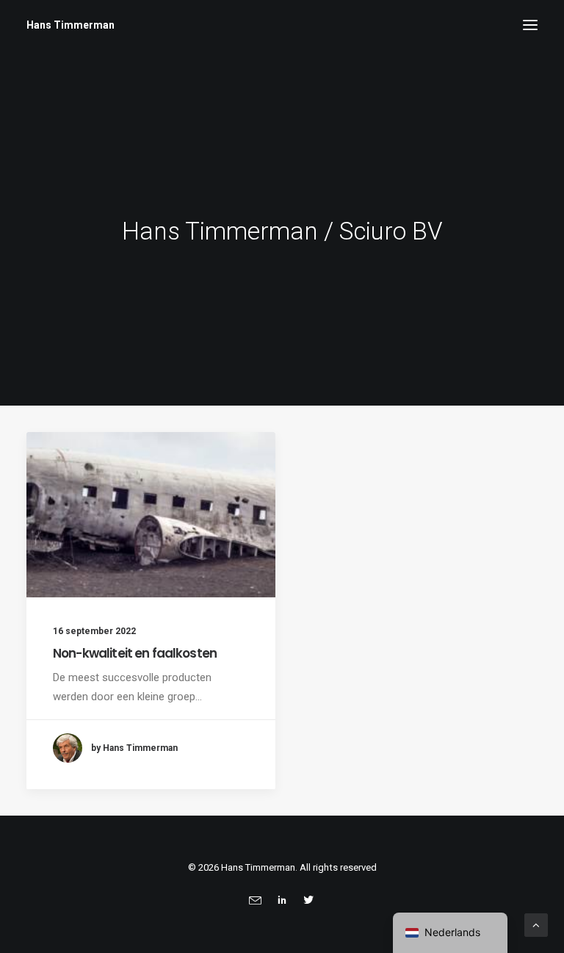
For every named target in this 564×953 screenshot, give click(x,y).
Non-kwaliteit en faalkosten (135, 653)
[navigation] (450, 933)
